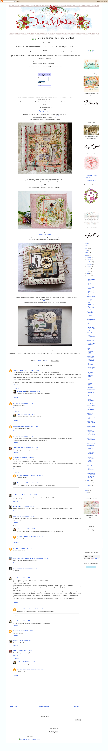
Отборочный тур (91, 180)
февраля (89, 482)
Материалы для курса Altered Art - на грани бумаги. (90, 475)
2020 (86, 243)
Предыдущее (75, 706)
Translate (96, 558)
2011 (86, 492)
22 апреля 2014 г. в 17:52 (26, 436)
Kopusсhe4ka (44, 186)
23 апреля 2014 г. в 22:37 (36, 609)
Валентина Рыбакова (45, 234)
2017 (86, 248)
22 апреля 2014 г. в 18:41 (30, 494)
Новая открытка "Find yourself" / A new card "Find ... (90, 392)
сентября (89, 264)
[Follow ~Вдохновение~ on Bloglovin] (91, 568)
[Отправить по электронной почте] (52, 361)
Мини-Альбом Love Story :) (90, 410)
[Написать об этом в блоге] (53, 361)
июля (88, 268)
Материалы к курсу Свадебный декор (90, 307)
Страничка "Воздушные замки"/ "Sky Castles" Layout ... (90, 313)
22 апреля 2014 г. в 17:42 (32, 426)
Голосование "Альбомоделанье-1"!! (90, 447)
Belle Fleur (57, 116)
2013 (86, 488)
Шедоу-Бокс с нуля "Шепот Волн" (90, 422)
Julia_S (15, 650)
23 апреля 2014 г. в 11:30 (26, 630)
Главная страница (44, 706)
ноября (89, 259)
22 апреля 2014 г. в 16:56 (32, 370)
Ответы (17, 388)
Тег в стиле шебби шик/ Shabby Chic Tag (90, 328)
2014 (86, 255)
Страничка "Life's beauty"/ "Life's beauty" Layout (90, 335)
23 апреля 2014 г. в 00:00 (24, 578)
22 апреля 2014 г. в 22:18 (27, 516)
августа (89, 266)
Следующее (13, 706)
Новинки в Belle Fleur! (90, 406)
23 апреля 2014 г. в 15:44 (24, 640)
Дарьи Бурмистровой (45, 111)
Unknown (15, 403)
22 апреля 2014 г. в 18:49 (27, 506)
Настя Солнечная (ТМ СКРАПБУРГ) (23, 558)
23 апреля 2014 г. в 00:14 (24, 621)
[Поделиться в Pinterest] (58, 361)
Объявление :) (90, 443)
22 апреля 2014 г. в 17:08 (26, 403)
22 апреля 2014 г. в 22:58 (26, 548)
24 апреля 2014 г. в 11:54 (33, 482)
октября (89, 262)
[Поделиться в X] (55, 361)
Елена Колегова (17, 568)
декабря (89, 257)
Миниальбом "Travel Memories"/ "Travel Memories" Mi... (90, 290)
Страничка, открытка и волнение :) (90, 452)
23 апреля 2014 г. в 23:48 (28, 661)
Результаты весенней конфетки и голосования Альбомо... (90, 365)
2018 (86, 246)
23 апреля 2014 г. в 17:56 (25, 650)
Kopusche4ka (17, 457)
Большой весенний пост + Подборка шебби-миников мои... (89, 375)
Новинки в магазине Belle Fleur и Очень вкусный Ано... (90, 459)
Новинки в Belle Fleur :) (90, 427)
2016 (86, 250)
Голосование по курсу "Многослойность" (90, 321)
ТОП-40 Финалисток (91, 178)
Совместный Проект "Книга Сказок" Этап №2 (90, 416)
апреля (89, 275)
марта (89, 480)
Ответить (15, 384)
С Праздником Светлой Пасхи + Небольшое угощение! (90, 384)
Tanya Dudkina (38, 360)
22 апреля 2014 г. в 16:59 (35, 391)
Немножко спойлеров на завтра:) (90, 439)
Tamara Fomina (21, 482)
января (89, 485)
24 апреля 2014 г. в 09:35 (36, 475)
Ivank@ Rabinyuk (18, 494)
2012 (86, 490)
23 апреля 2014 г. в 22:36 (36, 536)
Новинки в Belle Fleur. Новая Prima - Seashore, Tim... (90, 299)
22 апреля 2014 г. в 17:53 (31, 447)
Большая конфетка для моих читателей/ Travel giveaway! (90, 281)
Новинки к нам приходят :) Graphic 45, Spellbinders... (90, 358)
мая (88, 273)
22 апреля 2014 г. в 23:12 (41, 558)
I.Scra (44, 301)
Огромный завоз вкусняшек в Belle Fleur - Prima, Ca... (90, 400)
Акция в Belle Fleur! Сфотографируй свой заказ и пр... (90, 343)
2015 (86, 253)
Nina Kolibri (16, 506)
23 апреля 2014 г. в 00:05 (28, 529)
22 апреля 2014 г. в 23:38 (30, 568)
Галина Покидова (18, 447)
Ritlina (15, 640)
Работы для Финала (91, 175)
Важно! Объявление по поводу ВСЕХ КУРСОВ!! (90, 351)
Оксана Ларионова (18, 426)
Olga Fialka (16, 516)
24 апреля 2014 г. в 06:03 (36, 669)
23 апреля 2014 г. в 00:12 (28, 414)
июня (88, 271)
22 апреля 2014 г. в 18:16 (28, 457)
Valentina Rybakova (18, 370)
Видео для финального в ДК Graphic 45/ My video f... (90, 432)
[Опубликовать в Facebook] (57, 361)
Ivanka (44, 65)
